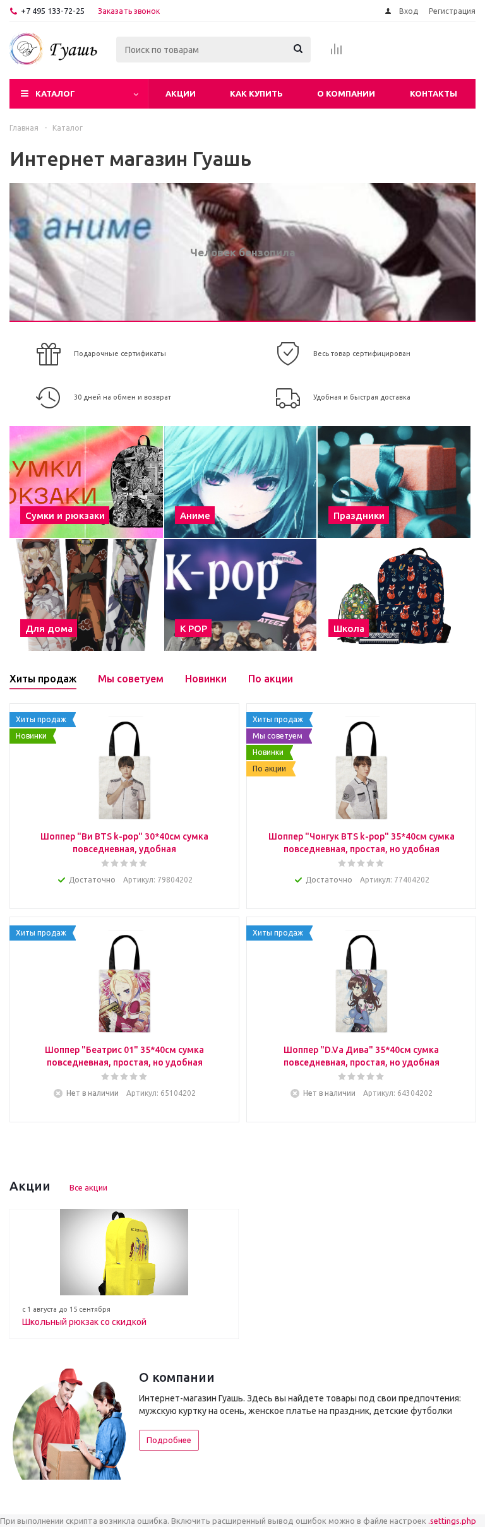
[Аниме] (240, 482)
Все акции (88, 1187)
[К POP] (240, 595)
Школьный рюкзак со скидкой (84, 1322)
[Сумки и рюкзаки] (86, 482)
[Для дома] (86, 595)
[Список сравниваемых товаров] (336, 53)
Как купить (256, 93)
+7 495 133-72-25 (53, 10)
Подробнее (169, 1439)
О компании (346, 93)
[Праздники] (394, 482)
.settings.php (452, 1520)
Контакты (433, 93)
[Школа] (394, 595)
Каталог (55, 93)
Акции (180, 93)
